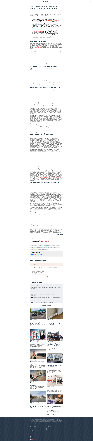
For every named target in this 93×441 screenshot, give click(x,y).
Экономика (32, 381)
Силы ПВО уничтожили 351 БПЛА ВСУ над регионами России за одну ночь (46, 285)
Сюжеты (34, 264)
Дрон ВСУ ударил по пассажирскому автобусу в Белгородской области (45, 297)
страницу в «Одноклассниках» (42, 240)
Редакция (32, 429)
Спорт (31, 319)
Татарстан (33, 247)
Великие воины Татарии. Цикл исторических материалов (38, 272)
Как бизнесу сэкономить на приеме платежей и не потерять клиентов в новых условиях (54, 369)
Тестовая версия (33, 437)
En (49, 428)
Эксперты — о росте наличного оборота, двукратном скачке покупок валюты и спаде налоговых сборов (38, 385)
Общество (40, 245)
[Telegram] (38, 254)
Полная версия (33, 436)
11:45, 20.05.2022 (33, 11)
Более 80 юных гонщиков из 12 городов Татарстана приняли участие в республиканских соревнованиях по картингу (37, 324)
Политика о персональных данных (36, 433)
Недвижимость (47, 245)
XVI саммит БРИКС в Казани (37, 268)
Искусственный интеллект (52, 268)
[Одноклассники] (34, 254)
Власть (53, 245)
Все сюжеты (47, 276)
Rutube (43, 241)
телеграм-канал (44, 238)
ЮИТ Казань (39, 247)
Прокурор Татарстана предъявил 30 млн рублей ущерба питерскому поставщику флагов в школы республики (38, 364)
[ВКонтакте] (32, 254)
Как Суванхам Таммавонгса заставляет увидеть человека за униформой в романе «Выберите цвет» (37, 344)
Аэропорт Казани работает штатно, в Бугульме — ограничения (44, 299)
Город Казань (33, 249)
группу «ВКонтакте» (52, 238)
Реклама (31, 430)
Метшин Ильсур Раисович (43, 249)
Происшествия (33, 5)
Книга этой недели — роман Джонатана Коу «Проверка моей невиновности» (54, 389)
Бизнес (58, 245)
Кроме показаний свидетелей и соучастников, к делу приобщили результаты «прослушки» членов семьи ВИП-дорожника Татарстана (54, 410)
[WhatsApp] (36, 254)
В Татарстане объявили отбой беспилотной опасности (42, 302)
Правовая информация (34, 431)
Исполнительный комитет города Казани (51, 247)
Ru (47, 428)
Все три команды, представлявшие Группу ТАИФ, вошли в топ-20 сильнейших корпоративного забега (54, 346)
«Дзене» (48, 241)
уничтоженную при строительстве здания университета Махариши (48, 177)
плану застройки (38, 47)
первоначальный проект (46, 78)
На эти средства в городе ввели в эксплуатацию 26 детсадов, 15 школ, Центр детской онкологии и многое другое (38, 407)
